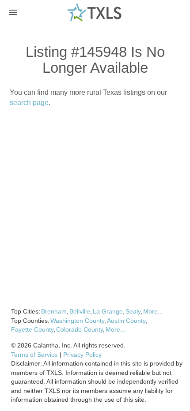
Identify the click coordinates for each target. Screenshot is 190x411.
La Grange (108, 311)
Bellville (79, 311)
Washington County (77, 320)
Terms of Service (34, 354)
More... (153, 311)
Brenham (54, 311)
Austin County (126, 320)
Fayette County (32, 329)
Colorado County (79, 329)
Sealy (133, 311)
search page (29, 102)
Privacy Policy (82, 354)
